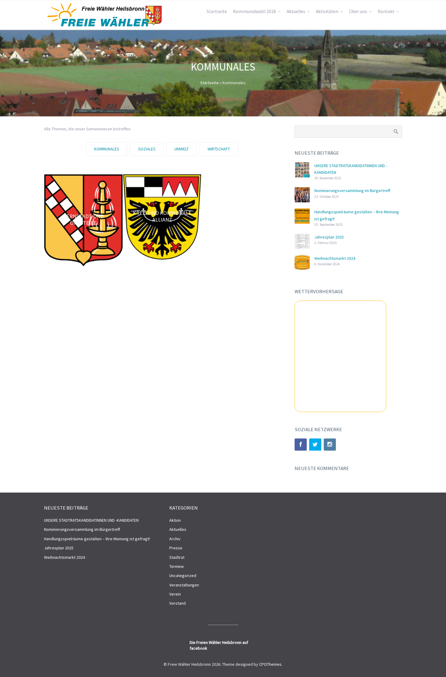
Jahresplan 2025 (329, 237)
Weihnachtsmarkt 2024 (334, 258)
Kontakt (386, 11)
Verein (175, 594)
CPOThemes (270, 664)
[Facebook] (301, 444)
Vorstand (177, 603)
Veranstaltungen (184, 585)
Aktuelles (296, 11)
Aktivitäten (327, 11)
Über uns (358, 11)
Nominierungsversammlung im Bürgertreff (352, 190)
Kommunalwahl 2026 (254, 11)
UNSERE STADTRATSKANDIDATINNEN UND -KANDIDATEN (91, 520)
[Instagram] (330, 444)
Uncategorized (182, 575)
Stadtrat (176, 557)
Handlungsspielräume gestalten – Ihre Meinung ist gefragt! (97, 538)
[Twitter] (315, 444)
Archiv (175, 538)
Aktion (175, 520)
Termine (176, 566)
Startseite (217, 11)
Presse (175, 548)
